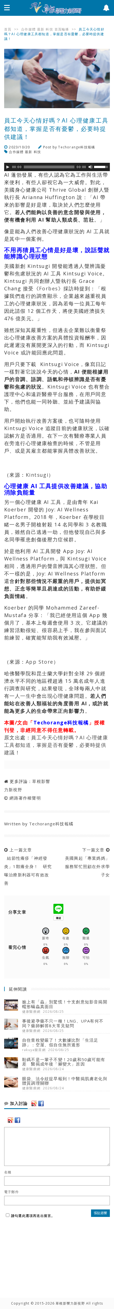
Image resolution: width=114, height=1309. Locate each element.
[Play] (8, 167)
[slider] (102, 166)
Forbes (48, 288)
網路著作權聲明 (25, 798)
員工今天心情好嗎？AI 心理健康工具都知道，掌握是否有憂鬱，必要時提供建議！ (56, 745)
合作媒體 (28, 29)
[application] (57, 167)
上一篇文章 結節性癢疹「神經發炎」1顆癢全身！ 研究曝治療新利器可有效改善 (28, 866)
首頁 (7, 29)
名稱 (7, 1172)
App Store (39, 661)
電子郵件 (11, 1192)
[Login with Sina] (34, 1103)
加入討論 (18, 1103)
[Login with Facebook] (41, 1103)
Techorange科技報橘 (76, 147)
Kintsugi (37, 474)
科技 (49, 29)
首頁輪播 (62, 29)
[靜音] (90, 167)
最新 (40, 29)
